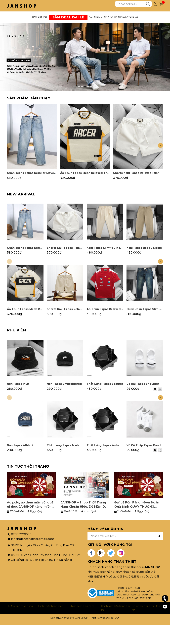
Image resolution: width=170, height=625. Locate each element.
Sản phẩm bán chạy (28, 98)
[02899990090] (165, 598)
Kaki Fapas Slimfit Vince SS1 (107, 247)
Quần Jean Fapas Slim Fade (147, 309)
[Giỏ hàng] (161, 4)
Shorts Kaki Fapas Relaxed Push (136, 173)
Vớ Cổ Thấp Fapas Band (144, 445)
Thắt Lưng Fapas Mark (63, 445)
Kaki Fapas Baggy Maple (144, 247)
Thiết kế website (100, 617)
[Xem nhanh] (32, 136)
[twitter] (111, 553)
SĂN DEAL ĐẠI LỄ (68, 17)
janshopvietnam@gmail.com (32, 538)
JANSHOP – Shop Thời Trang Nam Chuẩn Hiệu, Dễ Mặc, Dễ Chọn (84, 507)
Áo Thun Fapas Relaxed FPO (107, 309)
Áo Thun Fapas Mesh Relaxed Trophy (87, 173)
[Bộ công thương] (100, 593)
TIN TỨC (108, 17)
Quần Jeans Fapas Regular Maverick (33, 173)
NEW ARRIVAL (39, 17)
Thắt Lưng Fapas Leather (105, 383)
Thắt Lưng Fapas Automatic (107, 445)
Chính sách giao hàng (82, 605)
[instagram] (121, 553)
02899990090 (21, 534)
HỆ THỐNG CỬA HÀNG (126, 17)
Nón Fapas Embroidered (64, 383)
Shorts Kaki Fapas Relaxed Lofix (70, 309)
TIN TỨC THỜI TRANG (28, 466)
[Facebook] (165, 606)
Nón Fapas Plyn (18, 383)
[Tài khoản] (155, 4)
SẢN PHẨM (95, 17)
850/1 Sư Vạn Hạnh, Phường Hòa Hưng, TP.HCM (46, 555)
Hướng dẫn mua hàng (20, 605)
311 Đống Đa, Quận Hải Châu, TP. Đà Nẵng (41, 559)
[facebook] (91, 553)
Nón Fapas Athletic (20, 445)
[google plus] (101, 553)
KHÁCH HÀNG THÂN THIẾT (111, 562)
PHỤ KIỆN (16, 330)
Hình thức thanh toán (50, 605)
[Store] (85, 57)
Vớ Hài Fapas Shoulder (143, 383)
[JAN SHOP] (21, 5)
